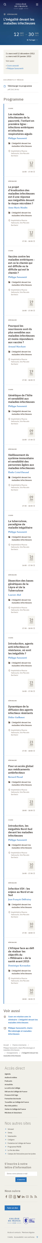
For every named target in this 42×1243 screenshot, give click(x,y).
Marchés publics (11, 1106)
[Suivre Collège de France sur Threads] (14, 1196)
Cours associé (13, 65)
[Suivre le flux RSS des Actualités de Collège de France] (31, 1196)
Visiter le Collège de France (15, 1109)
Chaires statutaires (19, 1045)
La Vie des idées (13, 1150)
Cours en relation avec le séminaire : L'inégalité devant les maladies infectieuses (23, 1019)
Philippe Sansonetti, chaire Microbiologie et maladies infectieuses (20, 1031)
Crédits (10, 1237)
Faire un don (12, 1208)
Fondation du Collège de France (19, 1143)
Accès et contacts (14, 1232)
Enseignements (12, 1053)
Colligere (11, 1140)
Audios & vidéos (11, 1077)
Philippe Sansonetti (15, 68)
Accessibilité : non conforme (24, 1237)
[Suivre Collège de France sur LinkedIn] (23, 1196)
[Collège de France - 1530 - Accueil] (21, 6)
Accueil (6, 1045)
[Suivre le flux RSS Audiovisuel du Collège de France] (35, 1196)
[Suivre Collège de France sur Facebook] (6, 1196)
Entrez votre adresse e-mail (17, 1174)
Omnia (10, 1133)
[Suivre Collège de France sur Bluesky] (19, 1196)
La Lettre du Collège (12, 1088)
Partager (32, 40)
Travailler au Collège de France (17, 1102)
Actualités (9, 1084)
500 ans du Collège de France (16, 1092)
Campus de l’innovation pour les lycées (22, 1154)
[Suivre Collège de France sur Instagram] (10, 1196)
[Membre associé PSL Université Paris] (29, 1221)
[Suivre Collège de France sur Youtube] (27, 1196)
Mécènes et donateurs (13, 1113)
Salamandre (12, 1136)
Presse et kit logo (11, 1095)
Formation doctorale (13, 1099)
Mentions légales (28, 1232)
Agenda (8, 1074)
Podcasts (8, 1081)
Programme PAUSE (14, 1147)
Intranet (11, 1129)
